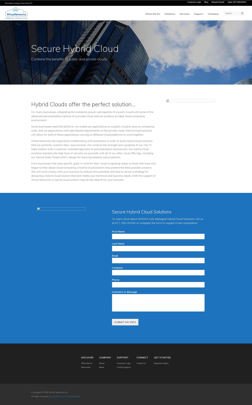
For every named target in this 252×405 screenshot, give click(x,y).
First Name (119, 231)
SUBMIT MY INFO (125, 322)
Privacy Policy (63, 396)
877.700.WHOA (239, 2)
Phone (116, 279)
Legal (53, 396)
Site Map (76, 396)
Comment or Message (124, 291)
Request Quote (218, 2)
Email (116, 255)
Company (118, 267)
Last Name (119, 243)
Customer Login (194, 2)
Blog (206, 2)
